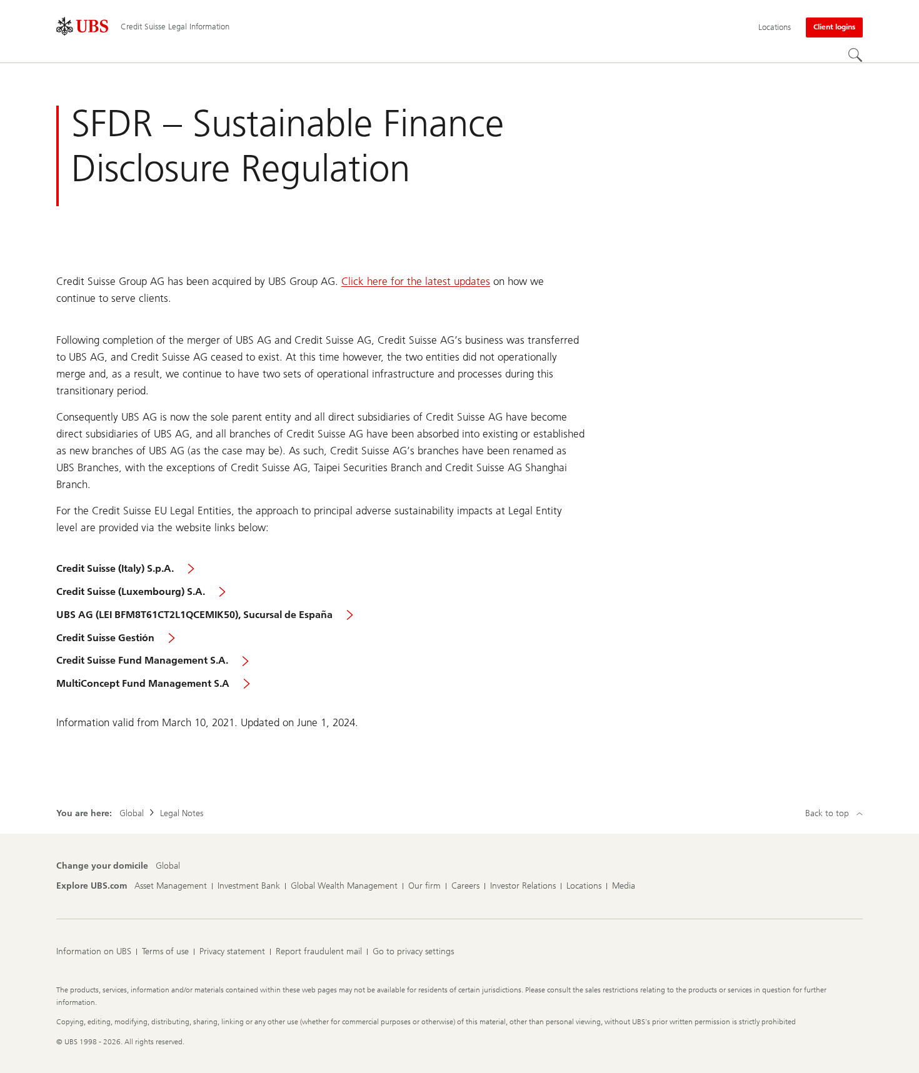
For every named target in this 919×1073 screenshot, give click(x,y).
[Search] (855, 54)
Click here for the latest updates (415, 281)
